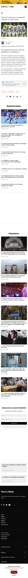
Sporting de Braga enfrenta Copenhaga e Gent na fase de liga (13, 144)
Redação (3, 552)
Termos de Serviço (15, 427)
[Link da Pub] (14, 2)
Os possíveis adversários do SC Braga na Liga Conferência (13, 152)
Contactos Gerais (5, 547)
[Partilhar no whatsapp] (14, 96)
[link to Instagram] (3, 505)
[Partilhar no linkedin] (17, 96)
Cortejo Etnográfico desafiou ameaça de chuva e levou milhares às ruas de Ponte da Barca (13, 378)
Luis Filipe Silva (9, 42)
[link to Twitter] (6, 505)
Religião (3, 520)
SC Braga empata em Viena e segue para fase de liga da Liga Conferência (13, 176)
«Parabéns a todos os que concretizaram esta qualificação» (13, 161)
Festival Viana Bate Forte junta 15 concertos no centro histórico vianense (13, 284)
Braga (2, 514)
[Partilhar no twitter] (10, 96)
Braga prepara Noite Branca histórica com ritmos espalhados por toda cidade (12, 238)
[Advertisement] (14, 208)
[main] (14, 247)
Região (2, 516)
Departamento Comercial (7, 557)
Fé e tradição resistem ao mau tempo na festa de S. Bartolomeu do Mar (13, 261)
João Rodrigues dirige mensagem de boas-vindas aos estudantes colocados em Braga (13, 354)
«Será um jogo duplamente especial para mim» (13, 330)
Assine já (14, 572)
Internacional (4, 524)
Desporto (3, 518)
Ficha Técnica (4, 533)
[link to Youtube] (9, 505)
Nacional (3, 522)
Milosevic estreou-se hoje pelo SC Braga (11, 169)
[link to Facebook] (1, 505)
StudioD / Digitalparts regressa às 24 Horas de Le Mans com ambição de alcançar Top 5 (13, 134)
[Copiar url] (20, 96)
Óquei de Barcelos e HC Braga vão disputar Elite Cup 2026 (13, 110)
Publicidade (4, 538)
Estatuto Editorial (5, 534)
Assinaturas (4, 536)
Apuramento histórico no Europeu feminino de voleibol (13, 185)
